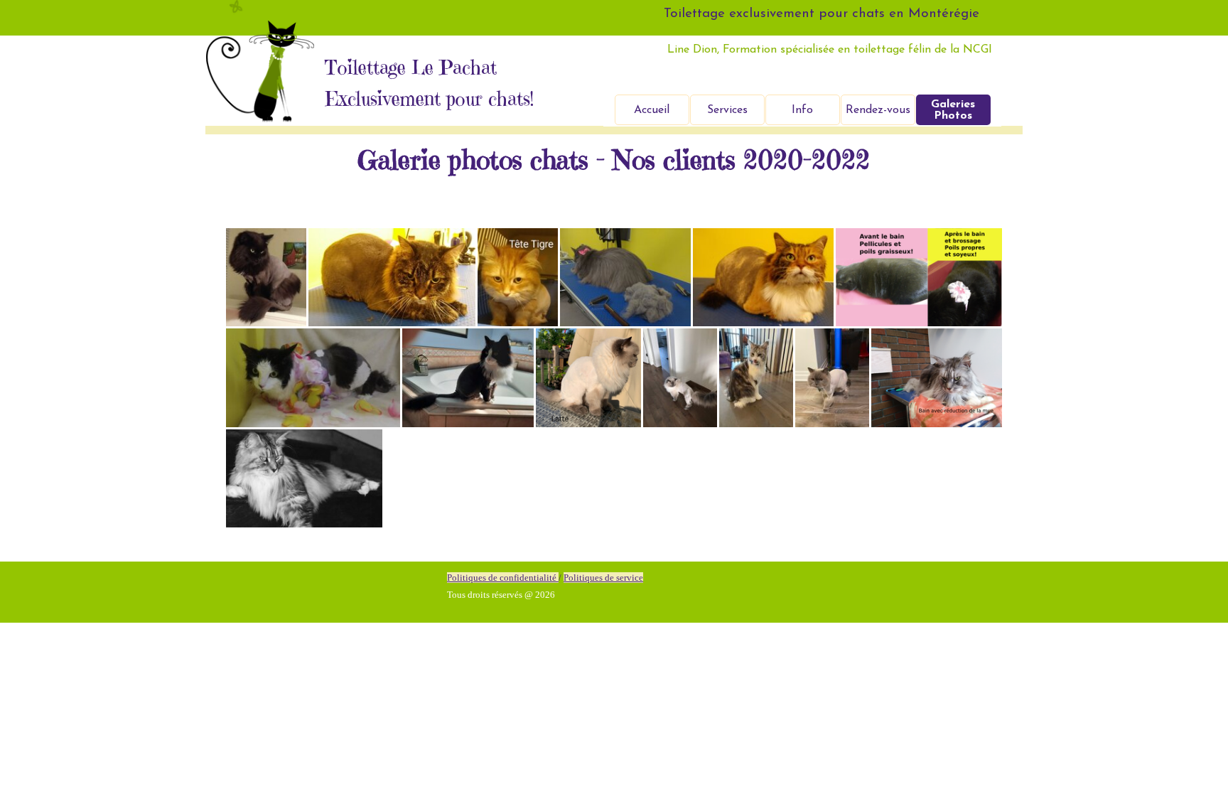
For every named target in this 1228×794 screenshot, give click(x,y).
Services (727, 110)
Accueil (651, 110)
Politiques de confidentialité (503, 577)
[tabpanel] (603, 586)
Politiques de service (603, 577)
